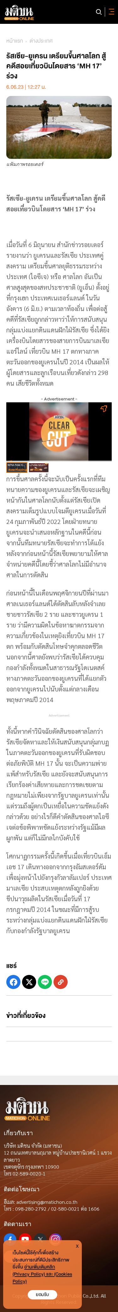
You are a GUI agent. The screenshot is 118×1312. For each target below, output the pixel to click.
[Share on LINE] (45, 982)
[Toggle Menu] (110, 12)
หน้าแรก (14, 40)
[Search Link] (99, 12)
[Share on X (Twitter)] (29, 982)
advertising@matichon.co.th (46, 1201)
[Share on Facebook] (13, 982)
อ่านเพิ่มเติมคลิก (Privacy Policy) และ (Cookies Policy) (42, 1274)
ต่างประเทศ (41, 40)
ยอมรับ (42, 1295)
